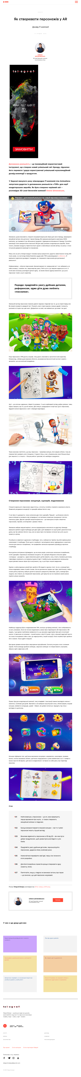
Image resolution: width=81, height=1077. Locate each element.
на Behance (61, 256)
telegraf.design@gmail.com (4, 1062)
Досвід (46, 1033)
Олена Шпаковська (55, 191)
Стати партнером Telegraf (30, 1047)
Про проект (6, 1047)
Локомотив (7, 1039)
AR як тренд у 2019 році (42, 887)
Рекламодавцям (49, 1039)
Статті (5, 1033)
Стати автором (16, 1047)
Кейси (5, 1036)
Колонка (57, 900)
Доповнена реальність (19, 164)
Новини (46, 1036)
